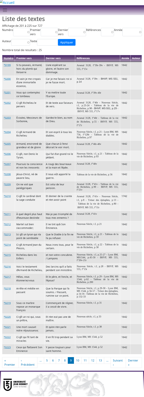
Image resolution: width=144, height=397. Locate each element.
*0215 (7, 255)
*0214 (7, 244)
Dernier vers (63, 32)
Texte (33, 41)
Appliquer (66, 42)
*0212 (7, 224)
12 (92, 360)
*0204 (7, 132)
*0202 (7, 102)
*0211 (7, 214)
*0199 (7, 65)
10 (77, 360)
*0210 (7, 196)
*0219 (7, 303)
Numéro (7, 30)
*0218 (7, 288)
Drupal (136, 388)
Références (93, 30)
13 (100, 360)
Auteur (6, 41)
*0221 (7, 327)
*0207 (7, 164)
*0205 (7, 143)
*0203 (7, 117)
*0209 (7, 184)
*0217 (7, 276)
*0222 (7, 337)
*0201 (7, 92)
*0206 (7, 154)
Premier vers (35, 32)
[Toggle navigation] (5, 10)
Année (118, 30)
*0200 (7, 78)
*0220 (7, 316)
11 (85, 360)
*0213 (7, 234)
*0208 (7, 174)
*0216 (7, 266)
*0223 (7, 347)
